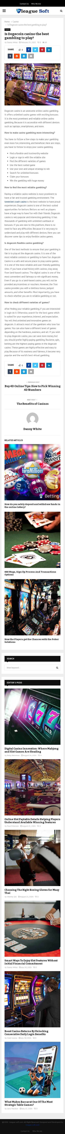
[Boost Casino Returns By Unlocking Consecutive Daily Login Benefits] (32, 999)
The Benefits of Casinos (33, 403)
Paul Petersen (13, 826)
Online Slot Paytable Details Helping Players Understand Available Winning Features (32, 821)
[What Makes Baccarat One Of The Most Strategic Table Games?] (32, 1070)
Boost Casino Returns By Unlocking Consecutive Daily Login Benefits (26, 1033)
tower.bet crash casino (16, 201)
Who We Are (36, 4)
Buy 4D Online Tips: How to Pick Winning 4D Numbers (32, 388)
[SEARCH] (57, 668)
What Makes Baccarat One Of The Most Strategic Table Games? (29, 1103)
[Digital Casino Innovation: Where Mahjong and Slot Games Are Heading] (32, 717)
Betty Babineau (13, 755)
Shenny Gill (12, 896)
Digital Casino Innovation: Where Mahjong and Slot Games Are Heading (31, 750)
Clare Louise (12, 1038)
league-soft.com (32, 1125)
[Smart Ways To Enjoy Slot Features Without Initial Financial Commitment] (32, 928)
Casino (7, 30)
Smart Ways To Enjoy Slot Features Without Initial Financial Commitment (31, 962)
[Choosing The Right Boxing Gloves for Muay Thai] (32, 858)
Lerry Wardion (12, 1108)
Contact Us (24, 4)
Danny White (12, 42)
